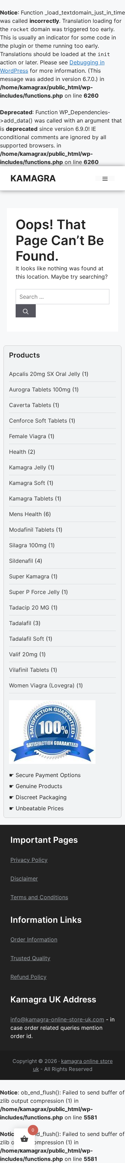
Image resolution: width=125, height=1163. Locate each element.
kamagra (33, 178)
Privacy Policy (29, 859)
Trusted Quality (30, 958)
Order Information (33, 939)
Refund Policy (28, 976)
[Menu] (105, 178)
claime (27, 878)
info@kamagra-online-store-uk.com (57, 1019)
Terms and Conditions (39, 897)
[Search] (26, 310)
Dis (14, 878)
